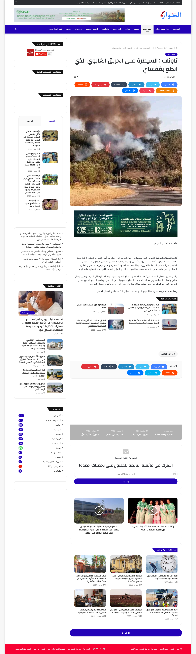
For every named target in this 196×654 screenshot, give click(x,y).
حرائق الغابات (167, 353)
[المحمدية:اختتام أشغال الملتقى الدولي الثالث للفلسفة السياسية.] (90, 598)
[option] (162, 432)
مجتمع (68, 29)
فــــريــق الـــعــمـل (147, 2)
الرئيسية (176, 29)
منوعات (58, 457)
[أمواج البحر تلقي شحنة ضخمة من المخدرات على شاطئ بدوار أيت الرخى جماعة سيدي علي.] (169, 309)
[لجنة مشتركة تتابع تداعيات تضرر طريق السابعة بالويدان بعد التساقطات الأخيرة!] (161, 598)
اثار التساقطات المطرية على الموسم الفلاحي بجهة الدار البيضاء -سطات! (126, 611)
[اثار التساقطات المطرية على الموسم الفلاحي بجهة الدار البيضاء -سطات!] (126, 598)
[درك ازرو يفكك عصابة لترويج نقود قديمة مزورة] (50, 204)
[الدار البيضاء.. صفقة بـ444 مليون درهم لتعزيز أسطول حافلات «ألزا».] (55, 374)
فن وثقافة (78, 29)
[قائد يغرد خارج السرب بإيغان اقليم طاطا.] (116, 309)
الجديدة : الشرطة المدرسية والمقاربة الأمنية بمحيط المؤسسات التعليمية (144, 322)
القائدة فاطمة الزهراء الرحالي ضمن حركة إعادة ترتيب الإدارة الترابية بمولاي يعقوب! (127, 578)
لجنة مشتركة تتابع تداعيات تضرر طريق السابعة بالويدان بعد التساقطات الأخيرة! (161, 612)
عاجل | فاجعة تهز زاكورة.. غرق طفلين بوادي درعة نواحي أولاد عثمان (32, 386)
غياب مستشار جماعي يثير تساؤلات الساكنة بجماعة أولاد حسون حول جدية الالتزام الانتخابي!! (91, 578)
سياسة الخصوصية (83, 2)
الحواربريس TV (54, 466)
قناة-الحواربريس (55, 29)
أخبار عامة (117, 29)
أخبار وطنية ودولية (162, 29)
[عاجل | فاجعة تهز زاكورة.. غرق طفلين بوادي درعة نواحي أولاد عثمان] (55, 388)
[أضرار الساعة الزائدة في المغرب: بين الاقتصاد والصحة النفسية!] (161, 564)
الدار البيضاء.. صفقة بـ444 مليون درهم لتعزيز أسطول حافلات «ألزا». (33, 373)
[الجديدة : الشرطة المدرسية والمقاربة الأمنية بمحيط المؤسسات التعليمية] (169, 324)
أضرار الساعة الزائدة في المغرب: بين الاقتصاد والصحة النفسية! (162, 577)
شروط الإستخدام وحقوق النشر (115, 2)
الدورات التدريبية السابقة (50, 462)
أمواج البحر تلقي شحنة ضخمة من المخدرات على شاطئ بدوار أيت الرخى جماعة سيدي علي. (143, 307)
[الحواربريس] (170, 15)
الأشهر (52, 121)
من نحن (133, 2)
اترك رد (126, 632)
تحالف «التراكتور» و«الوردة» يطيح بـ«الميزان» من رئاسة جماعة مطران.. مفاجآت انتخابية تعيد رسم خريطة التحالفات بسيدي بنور (40, 236)
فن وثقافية (56, 438)
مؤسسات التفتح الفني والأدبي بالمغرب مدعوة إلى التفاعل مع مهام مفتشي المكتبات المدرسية (32, 138)
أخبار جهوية (147, 29)
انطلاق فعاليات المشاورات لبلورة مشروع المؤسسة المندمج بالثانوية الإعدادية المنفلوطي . (91, 323)
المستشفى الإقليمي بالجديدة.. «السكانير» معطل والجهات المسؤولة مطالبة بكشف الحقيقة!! (33, 344)
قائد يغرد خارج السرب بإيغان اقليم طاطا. (91, 306)
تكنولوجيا (105, 29)
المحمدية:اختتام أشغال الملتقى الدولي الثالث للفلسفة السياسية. (92, 611)
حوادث (127, 29)
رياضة (136, 29)
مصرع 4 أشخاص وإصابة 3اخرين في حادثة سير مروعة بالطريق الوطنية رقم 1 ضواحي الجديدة (32, 359)
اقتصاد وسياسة (92, 29)
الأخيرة (30, 121)
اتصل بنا (96, 2)
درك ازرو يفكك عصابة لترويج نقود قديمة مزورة (32, 203)
